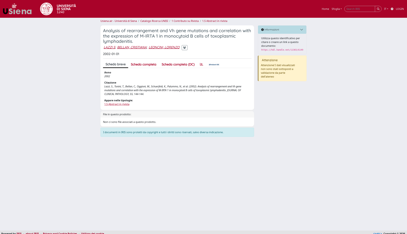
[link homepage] (18, 9)
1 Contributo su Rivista (185, 21)
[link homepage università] (58, 9)
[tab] (201, 64)
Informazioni (271, 29)
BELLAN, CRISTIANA (132, 47)
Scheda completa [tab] (143, 64)
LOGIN (400, 9)
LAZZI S (109, 47)
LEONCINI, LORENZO (164, 47)
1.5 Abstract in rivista (214, 21)
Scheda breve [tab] (116, 64)
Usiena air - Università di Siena (118, 21)
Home (325, 9)
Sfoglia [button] (336, 9)
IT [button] (385, 9)
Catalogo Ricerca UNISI (154, 21)
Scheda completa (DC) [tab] (178, 64)
